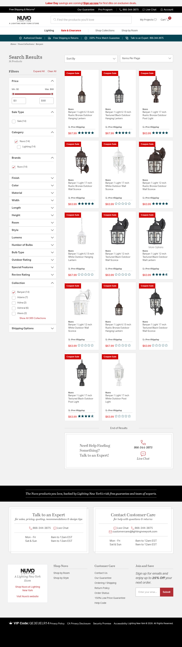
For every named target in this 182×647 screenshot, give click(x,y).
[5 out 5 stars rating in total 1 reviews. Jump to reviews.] (86, 203)
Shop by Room (61, 573)
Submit (166, 592)
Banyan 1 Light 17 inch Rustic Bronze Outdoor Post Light (155, 115)
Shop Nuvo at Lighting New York (27, 589)
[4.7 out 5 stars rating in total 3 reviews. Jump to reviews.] (123, 132)
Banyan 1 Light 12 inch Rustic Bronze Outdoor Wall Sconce (155, 186)
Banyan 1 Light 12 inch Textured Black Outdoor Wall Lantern (155, 257)
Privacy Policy (57, 624)
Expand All (39, 71)
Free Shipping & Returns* (22, 9)
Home (13, 44)
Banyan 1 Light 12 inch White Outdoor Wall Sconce (80, 328)
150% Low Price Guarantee (110, 598)
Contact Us (101, 573)
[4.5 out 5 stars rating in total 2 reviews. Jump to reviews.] (160, 274)
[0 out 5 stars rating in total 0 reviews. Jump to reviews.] (123, 203)
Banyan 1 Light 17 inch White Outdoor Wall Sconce (117, 186)
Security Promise (102, 624)
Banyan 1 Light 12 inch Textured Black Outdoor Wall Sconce (117, 257)
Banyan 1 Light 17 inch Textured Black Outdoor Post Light (80, 398)
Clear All (52, 71)
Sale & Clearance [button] (71, 30)
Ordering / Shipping (105, 583)
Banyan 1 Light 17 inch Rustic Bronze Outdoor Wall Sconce (80, 186)
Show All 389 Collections (33, 318)
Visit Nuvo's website (28, 596)
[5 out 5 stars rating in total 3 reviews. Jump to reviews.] (86, 132)
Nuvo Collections (26, 44)
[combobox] (91, 20)
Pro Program (105, 10)
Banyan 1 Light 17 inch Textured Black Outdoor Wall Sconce (155, 328)
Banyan (39, 44)
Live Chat (151, 10)
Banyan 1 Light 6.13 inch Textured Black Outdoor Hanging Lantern (118, 115)
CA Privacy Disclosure (78, 624)
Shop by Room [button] (130, 30)
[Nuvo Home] (24, 20)
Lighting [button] (49, 30)
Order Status (102, 593)
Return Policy (102, 588)
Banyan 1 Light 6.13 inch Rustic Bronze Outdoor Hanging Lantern (81, 115)
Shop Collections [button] (104, 30)
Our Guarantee (85, 10)
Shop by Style (61, 578)
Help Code (100, 603)
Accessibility (120, 624)
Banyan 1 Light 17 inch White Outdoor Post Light (117, 398)
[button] (166, 10)
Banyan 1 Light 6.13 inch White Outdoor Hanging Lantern (81, 257)
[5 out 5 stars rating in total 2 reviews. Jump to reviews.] (160, 132)
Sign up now (91, 3)
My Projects (147, 20)
